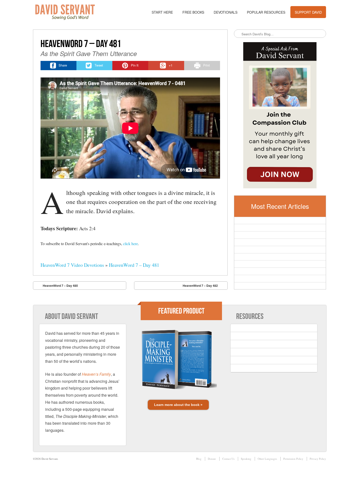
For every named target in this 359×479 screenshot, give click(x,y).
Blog (198, 458)
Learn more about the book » (178, 405)
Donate (212, 458)
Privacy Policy (318, 458)
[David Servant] (68, 12)
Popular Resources (266, 12)
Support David (308, 12)
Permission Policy (293, 458)
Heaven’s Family (96, 374)
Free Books (193, 12)
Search (238, 34)
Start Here (162, 12)
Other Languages (267, 458)
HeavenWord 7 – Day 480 (60, 285)
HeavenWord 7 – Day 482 (200, 285)
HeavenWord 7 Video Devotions (72, 265)
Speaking (246, 458)
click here (130, 243)
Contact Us (228, 458)
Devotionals (225, 12)
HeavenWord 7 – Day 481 (134, 265)
